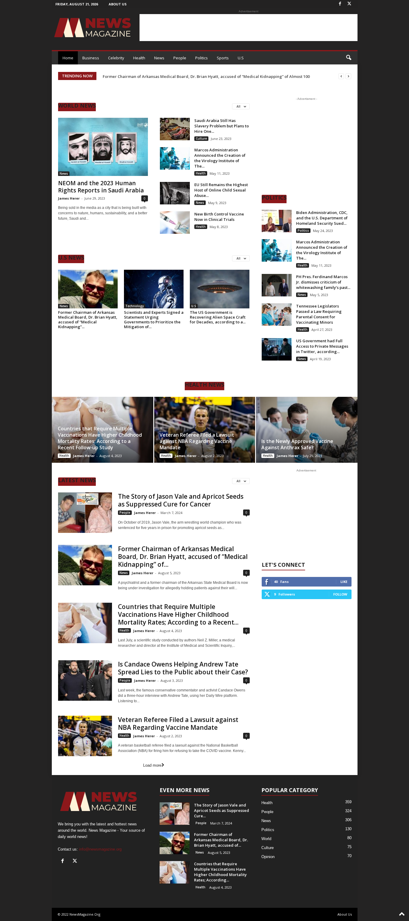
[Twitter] (349, 4)
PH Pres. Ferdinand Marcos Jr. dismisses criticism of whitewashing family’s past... (323, 282)
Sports (223, 58)
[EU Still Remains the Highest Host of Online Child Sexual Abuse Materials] (175, 193)
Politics (201, 58)
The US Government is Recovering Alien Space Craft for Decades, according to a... (218, 317)
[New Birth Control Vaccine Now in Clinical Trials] (175, 222)
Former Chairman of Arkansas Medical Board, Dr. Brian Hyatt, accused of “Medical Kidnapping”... (87, 319)
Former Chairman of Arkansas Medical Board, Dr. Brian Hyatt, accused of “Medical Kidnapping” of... (183, 557)
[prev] (341, 76)
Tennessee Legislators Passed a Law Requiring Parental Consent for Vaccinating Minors (319, 314)
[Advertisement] (249, 27)
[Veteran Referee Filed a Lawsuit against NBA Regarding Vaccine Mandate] (205, 430)
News (159, 58)
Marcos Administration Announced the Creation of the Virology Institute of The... (220, 158)
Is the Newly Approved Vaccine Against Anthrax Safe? (297, 444)
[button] (348, 57)
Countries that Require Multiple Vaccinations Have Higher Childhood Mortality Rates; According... (220, 872)
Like (343, 581)
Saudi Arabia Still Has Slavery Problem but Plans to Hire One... (221, 126)
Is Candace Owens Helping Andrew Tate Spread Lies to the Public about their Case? (183, 668)
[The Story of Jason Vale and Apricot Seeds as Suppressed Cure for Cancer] (85, 512)
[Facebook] (340, 4)
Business (90, 58)
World (266, 838)
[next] (348, 76)
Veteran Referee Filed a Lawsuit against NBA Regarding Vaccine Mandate (197, 441)
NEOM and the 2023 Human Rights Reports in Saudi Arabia (101, 186)
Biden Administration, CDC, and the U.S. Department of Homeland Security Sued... (322, 218)
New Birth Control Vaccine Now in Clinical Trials (219, 216)
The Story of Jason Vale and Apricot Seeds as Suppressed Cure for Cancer (180, 500)
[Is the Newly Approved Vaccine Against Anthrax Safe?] (306, 430)
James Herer (69, 198)
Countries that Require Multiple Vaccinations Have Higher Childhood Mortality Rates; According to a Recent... (178, 614)
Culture (201, 138)
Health (139, 58)
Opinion (268, 856)
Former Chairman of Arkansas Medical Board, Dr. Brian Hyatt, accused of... (221, 840)
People (179, 58)
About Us (118, 4)
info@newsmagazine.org (100, 849)
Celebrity (116, 58)
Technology (134, 306)
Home (68, 58)
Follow (340, 594)
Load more (152, 765)
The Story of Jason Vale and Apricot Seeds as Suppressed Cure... (221, 810)
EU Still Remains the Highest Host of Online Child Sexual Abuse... (221, 190)
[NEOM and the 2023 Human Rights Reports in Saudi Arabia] (103, 147)
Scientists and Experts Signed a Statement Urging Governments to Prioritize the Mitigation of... (154, 319)
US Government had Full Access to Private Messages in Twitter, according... (322, 346)
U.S (241, 58)
